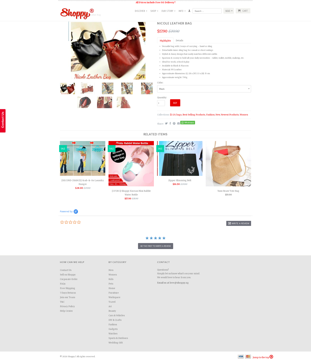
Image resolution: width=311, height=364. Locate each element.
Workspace (114, 297)
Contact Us (65, 270)
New (218, 114)
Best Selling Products (194, 114)
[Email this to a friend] (178, 123)
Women (244, 114)
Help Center (66, 311)
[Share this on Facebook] (170, 123)
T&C (62, 302)
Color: (160, 82)
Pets (111, 283)
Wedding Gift (116, 342)
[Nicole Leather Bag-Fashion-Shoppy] (107, 50)
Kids (111, 279)
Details (179, 40)
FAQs (62, 283)
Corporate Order (69, 279)
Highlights (165, 40)
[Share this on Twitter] (166, 123)
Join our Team (67, 297)
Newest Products (230, 114)
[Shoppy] (82, 12)
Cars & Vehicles (117, 315)
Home (112, 288)
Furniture (114, 292)
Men (111, 270)
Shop (154, 10)
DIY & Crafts (115, 320)
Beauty (112, 311)
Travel (112, 302)
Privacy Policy (67, 306)
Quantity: (162, 97)
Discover (141, 10)
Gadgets (113, 329)
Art (110, 306)
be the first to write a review (155, 246)
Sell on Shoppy (68, 274)
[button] (238, 223)
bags (179, 114)
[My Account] (189, 11)
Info (182, 10)
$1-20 (172, 114)
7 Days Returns (68, 292)
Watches (113, 333)
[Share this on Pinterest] (173, 123)
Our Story (168, 10)
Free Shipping (67, 288)
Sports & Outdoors (118, 338)
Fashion (210, 114)
